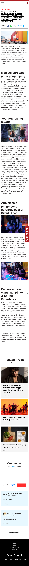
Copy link (20, 25)
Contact (15, 551)
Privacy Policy (14, 549)
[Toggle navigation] (2, 3)
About (14, 545)
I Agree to (10, 485)
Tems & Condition (14, 547)
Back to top (14, 363)
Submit (21, 485)
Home (14, 543)
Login (13, 466)
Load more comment (14, 532)
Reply (6, 503)
